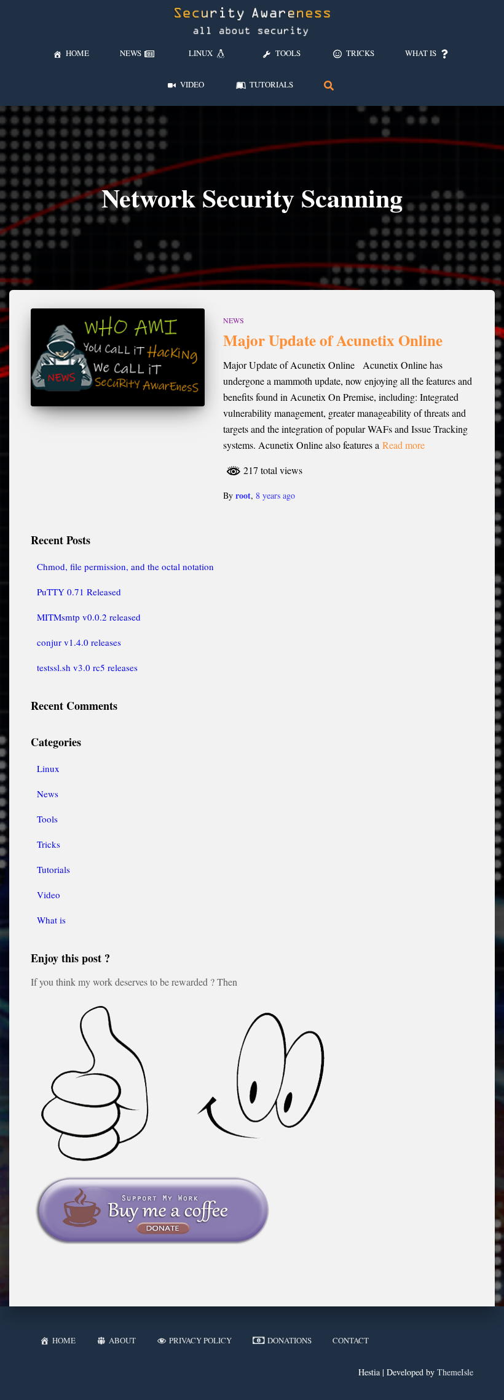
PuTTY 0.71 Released (79, 591)
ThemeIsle (455, 1372)
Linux (48, 768)
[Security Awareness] (252, 21)
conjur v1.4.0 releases (79, 642)
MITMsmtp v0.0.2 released (89, 617)
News (233, 320)
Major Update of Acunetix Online (333, 340)
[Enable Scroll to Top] (479, 1375)
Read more (403, 444)
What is (51, 920)
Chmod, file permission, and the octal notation (125, 566)
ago (275, 495)
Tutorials (53, 869)
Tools (47, 819)
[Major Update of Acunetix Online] (118, 357)
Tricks (48, 844)
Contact (351, 1340)
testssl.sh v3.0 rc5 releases (87, 667)
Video (48, 894)
